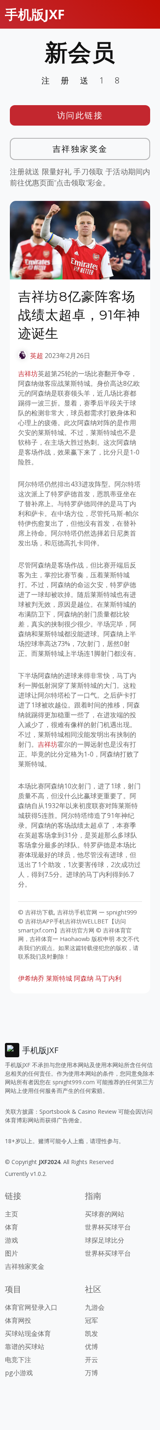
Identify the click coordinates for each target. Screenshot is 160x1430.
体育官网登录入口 (31, 1307)
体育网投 (18, 1320)
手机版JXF (35, 14)
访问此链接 (80, 115)
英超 (36, 355)
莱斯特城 (59, 978)
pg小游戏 (19, 1372)
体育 (11, 1227)
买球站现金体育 (28, 1333)
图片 (11, 1253)
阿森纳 (84, 978)
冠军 (91, 1320)
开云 (91, 1359)
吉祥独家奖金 (80, 148)
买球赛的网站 (104, 1213)
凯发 (91, 1333)
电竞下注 (18, 1359)
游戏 (11, 1240)
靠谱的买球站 (24, 1346)
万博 (91, 1372)
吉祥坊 (28, 373)
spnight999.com (74, 1082)
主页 (11, 1213)
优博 (91, 1346)
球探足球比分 (104, 1240)
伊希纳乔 (31, 978)
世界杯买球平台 (108, 1227)
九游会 (95, 1307)
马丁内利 (108, 978)
